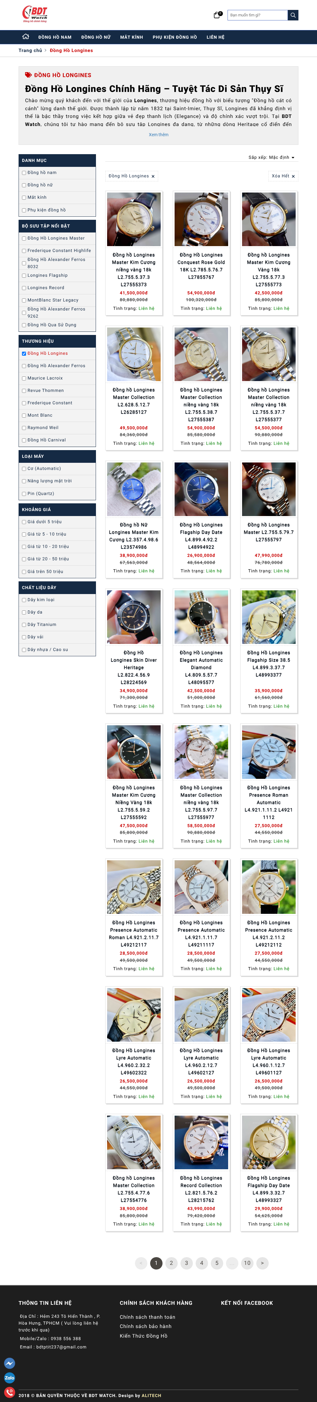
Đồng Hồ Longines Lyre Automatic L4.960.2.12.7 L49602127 (201, 1061)
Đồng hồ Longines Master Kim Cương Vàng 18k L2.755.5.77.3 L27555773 (269, 269)
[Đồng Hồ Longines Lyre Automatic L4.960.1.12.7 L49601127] (269, 1015)
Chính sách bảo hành (146, 1326)
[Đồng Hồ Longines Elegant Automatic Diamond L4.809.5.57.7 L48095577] (201, 617)
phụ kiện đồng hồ (175, 37)
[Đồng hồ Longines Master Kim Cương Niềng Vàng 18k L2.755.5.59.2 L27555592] (134, 752)
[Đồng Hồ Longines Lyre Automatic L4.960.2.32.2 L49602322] (134, 1015)
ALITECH (151, 1395)
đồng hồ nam (55, 37)
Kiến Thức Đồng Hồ (144, 1336)
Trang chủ (30, 50)
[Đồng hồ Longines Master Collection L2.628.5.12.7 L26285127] (134, 354)
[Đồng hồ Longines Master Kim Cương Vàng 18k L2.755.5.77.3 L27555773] (269, 219)
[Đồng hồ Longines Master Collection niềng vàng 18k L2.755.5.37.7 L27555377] (269, 354)
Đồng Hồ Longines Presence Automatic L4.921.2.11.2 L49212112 (269, 934)
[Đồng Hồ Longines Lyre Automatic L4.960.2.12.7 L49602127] (201, 1015)
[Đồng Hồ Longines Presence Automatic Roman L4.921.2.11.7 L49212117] (134, 887)
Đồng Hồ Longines (71, 50)
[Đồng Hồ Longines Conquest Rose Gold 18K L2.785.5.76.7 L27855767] (201, 219)
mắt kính (131, 37)
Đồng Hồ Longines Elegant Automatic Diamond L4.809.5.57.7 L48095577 (201, 667)
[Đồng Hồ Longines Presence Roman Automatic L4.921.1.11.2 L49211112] (269, 752)
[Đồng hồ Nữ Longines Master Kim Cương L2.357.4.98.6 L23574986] (134, 489)
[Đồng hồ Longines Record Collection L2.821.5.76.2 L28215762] (201, 1142)
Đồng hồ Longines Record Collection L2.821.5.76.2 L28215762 (201, 1189)
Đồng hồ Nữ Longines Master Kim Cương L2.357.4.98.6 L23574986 (133, 536)
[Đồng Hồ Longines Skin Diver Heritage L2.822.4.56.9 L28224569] (134, 617)
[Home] (26, 37)
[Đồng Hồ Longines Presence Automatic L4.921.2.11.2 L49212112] (269, 887)
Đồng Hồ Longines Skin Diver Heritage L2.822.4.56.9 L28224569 (134, 667)
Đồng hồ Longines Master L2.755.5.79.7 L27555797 (269, 532)
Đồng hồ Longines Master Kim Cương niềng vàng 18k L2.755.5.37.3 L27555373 (134, 269)
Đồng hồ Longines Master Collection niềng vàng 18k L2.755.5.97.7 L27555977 (201, 802)
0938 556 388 (66, 1338)
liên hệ (216, 37)
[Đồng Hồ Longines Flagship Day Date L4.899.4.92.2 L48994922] (201, 489)
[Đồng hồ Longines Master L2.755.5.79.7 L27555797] (269, 489)
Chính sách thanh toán (148, 1317)
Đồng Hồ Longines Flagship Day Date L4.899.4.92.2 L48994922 (201, 536)
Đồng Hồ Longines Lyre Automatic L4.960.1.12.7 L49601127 (268, 1061)
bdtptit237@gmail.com (61, 1347)
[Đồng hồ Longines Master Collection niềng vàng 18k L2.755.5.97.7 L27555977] (201, 752)
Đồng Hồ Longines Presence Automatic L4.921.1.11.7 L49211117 (201, 934)
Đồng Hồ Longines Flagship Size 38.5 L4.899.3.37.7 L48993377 (268, 664)
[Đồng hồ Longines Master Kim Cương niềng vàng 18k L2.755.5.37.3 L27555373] (134, 219)
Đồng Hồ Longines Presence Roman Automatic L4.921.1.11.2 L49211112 (269, 802)
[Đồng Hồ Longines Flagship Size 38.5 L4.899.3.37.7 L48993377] (269, 617)
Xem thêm (158, 134)
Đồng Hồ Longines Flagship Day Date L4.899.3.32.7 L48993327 (268, 1189)
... (232, 1263)
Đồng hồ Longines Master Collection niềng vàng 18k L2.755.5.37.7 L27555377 (269, 404)
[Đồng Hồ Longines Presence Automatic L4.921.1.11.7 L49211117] (201, 887)
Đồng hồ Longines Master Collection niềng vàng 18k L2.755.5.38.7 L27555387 (201, 404)
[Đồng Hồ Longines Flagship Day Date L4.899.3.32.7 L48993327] (269, 1142)
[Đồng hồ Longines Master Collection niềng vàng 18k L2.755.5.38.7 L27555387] (201, 354)
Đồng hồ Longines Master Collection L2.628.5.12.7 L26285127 (134, 401)
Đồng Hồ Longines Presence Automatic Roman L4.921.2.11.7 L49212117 (134, 934)
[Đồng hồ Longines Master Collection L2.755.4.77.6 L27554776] (134, 1142)
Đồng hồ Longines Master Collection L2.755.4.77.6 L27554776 (134, 1189)
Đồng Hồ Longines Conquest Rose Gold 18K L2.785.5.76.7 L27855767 (201, 266)
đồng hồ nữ (96, 37)
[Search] (293, 15)
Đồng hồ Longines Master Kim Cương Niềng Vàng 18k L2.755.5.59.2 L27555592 (134, 802)
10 (247, 1263)
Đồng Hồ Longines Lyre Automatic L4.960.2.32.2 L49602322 (133, 1061)
